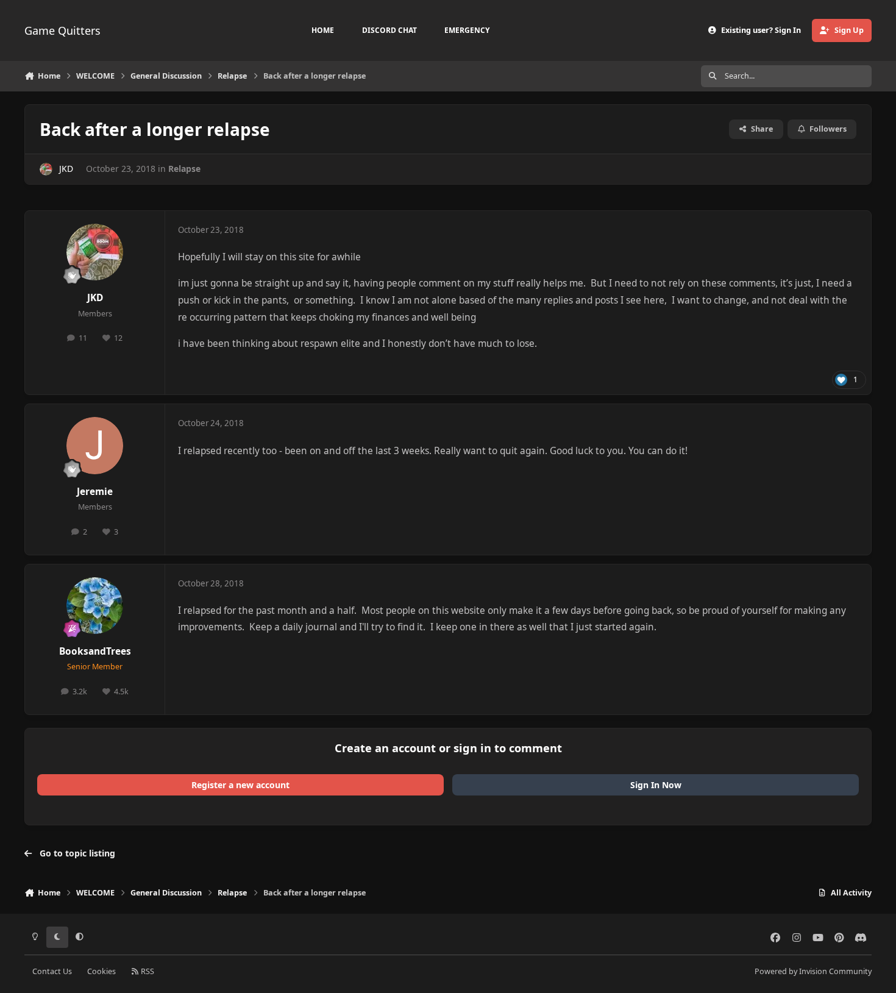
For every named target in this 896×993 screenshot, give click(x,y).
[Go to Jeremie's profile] (95, 445)
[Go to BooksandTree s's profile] (95, 606)
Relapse (184, 168)
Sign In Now (655, 785)
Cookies (101, 971)
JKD (66, 168)
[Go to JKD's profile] (46, 169)
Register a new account (240, 785)
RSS (146, 971)
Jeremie (95, 491)
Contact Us (52, 971)
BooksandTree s (95, 651)
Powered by (813, 971)
